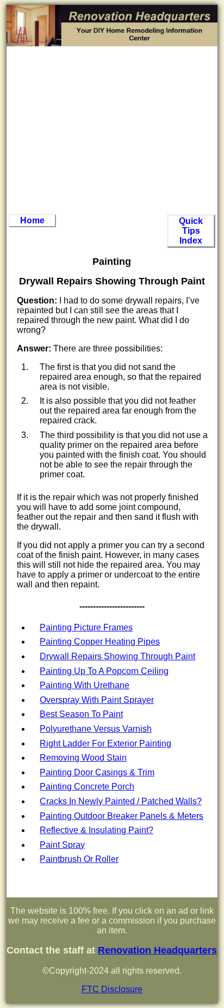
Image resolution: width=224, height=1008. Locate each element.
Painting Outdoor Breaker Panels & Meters (121, 816)
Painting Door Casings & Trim (97, 772)
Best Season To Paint (81, 714)
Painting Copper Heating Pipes (100, 641)
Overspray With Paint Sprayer (97, 700)
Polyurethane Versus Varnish (96, 728)
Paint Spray (62, 844)
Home (32, 220)
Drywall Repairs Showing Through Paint (117, 656)
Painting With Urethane (84, 685)
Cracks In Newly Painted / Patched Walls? (121, 801)
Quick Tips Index (191, 230)
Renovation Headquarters (157, 950)
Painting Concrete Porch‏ (87, 786)
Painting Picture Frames (86, 627)
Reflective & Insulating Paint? (96, 830)
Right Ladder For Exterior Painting (105, 743)
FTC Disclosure (112, 989)
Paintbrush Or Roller (79, 859)
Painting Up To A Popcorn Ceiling (104, 671)
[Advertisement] (112, 130)
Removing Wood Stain (83, 757)
